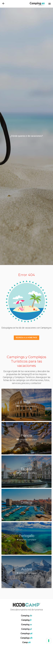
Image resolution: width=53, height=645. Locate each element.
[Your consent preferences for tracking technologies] (48, 640)
